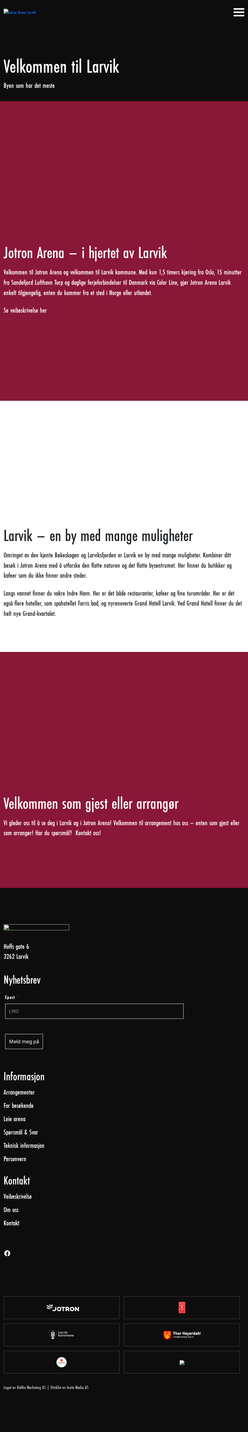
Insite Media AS (77, 1387)
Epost (12, 997)
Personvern (15, 1158)
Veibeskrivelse (18, 1196)
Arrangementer (19, 1092)
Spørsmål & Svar (21, 1132)
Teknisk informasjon (24, 1145)
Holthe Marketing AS (31, 1387)
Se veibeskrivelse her (25, 310)
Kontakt (11, 1223)
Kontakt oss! (88, 832)
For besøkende (19, 1105)
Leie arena (14, 1118)
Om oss (11, 1209)
